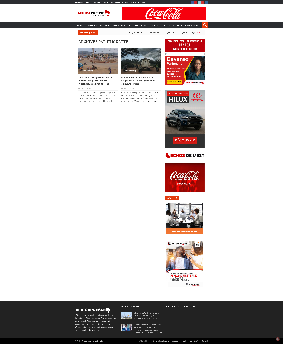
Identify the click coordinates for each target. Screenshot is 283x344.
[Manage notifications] (278, 339)
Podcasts (141, 2)
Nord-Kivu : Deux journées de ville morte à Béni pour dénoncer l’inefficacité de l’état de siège (95, 80)
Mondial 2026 (191, 25)
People (154, 25)
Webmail (142, 341)
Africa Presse (82, 341)
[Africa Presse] (94, 13)
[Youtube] (202, 2)
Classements (175, 25)
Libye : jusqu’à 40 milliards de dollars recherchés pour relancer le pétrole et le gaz (145, 32)
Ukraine (125, 2)
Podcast (189, 341)
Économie (104, 25)
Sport (144, 25)
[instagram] (206, 2)
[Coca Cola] (164, 13)
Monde (80, 25)
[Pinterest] (195, 2)
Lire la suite (108, 101)
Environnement (120, 25)
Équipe (182, 341)
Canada (87, 2)
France (105, 2)
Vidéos (133, 2)
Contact (205, 341)
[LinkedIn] (199, 2)
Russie (117, 2)
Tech (163, 25)
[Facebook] (192, 2)
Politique (92, 25)
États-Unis (96, 2)
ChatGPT (197, 341)
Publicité (150, 341)
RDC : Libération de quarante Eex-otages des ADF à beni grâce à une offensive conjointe (138, 80)
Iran (111, 2)
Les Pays (78, 2)
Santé (135, 25)
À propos (174, 341)
